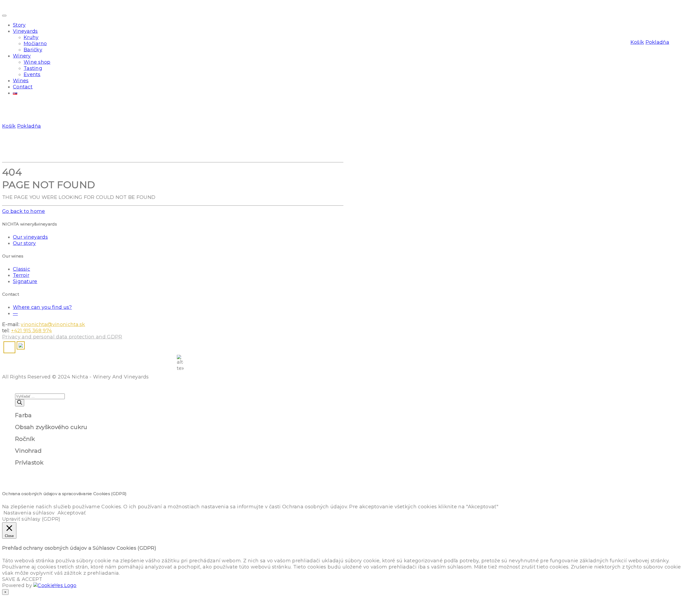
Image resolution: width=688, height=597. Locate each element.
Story (19, 25)
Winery (22, 56)
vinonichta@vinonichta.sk (53, 324)
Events (32, 74)
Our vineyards (30, 237)
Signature (25, 281)
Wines (21, 81)
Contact (23, 87)
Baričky (33, 50)
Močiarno (35, 44)
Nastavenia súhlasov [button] (29, 513)
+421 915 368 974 (31, 331)
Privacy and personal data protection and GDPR (62, 337)
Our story (24, 243)
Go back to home (23, 211)
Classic (21, 269)
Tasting (33, 68)
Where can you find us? (42, 307)
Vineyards (25, 31)
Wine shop (37, 62)
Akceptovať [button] (72, 513)
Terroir (21, 275)
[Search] (19, 402)
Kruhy (31, 37)
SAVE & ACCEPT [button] (22, 579)
